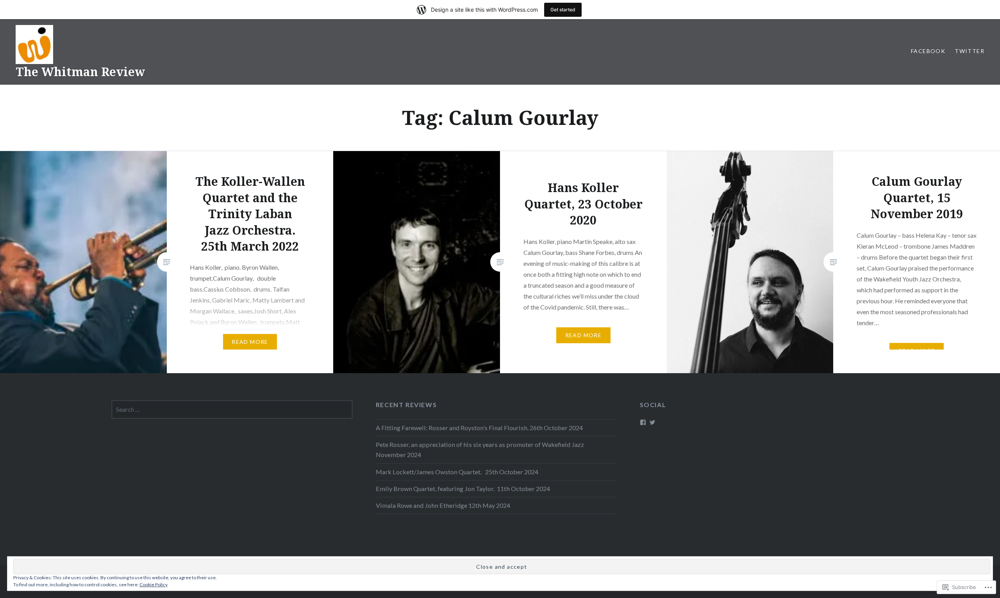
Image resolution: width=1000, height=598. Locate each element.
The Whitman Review (80, 72)
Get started (562, 9)
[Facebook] (643, 422)
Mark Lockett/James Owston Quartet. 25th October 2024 (457, 471)
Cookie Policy (153, 584)
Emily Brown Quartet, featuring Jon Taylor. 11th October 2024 (463, 488)
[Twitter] (652, 422)
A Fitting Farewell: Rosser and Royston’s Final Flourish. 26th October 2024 (479, 427)
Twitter (969, 51)
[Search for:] (232, 409)
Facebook (928, 51)
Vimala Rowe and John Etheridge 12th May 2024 (443, 505)
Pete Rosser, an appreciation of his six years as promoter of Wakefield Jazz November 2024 (481, 449)
